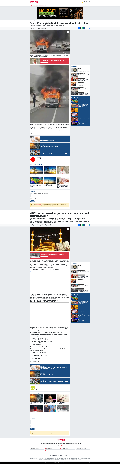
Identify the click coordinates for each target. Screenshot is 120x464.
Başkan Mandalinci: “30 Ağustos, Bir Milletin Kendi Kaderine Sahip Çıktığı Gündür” (83, 75)
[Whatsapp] (63, 445)
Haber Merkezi (39, 158)
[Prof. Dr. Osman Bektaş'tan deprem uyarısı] (63, 398)
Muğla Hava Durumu (49, 448)
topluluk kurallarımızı (39, 204)
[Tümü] (89, 66)
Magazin (61, 455)
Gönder (32, 201)
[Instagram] (60, 445)
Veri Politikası (62, 462)
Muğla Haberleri (81, 82)
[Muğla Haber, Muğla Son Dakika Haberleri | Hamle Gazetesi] (34, 2)
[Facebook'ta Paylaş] (79, 28)
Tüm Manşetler (48, 450)
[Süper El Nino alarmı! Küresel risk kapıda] (36, 398)
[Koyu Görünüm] (88, 2)
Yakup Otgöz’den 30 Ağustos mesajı (83, 85)
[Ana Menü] (89, 2)
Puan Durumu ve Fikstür (34, 450)
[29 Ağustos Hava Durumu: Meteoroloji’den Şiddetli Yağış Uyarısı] (36, 180)
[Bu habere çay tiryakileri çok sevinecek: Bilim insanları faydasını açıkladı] (36, 408)
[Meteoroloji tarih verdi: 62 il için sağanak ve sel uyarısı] (63, 408)
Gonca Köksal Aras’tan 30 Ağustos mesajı (83, 80)
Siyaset (70, 455)
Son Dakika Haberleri (64, 450)
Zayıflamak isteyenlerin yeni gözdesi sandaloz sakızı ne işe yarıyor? (83, 71)
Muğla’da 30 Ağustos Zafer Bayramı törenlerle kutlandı (83, 89)
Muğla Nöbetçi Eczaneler (35, 448)
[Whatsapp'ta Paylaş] (82, 28)
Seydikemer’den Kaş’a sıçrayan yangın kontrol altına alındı (83, 94)
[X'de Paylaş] (80, 28)
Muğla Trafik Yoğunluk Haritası (81, 448)
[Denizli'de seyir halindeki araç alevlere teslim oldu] (50, 42)
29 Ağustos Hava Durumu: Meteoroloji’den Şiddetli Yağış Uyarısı (35, 185)
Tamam (89, 462)
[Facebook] (56, 445)
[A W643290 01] (49, 94)
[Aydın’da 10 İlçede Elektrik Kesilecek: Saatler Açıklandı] (36, 169)
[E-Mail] (36, 161)
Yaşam (35, 210)
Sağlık (79, 68)
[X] (58, 445)
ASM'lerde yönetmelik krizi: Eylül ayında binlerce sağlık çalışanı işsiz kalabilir (50, 414)
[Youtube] (61, 445)
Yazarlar (53, 455)
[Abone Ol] (89, 28)
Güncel (50, 455)
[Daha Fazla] (84, 28)
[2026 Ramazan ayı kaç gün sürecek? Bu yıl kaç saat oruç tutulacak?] (50, 239)
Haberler (31, 210)
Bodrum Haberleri (81, 73)
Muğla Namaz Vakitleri (65, 448)
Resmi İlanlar (57, 455)
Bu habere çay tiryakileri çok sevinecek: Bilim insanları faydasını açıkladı (36, 414)
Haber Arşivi (79, 450)
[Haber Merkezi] (32, 159)
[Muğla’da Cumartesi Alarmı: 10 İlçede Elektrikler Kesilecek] (50, 180)
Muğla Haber (66, 455)
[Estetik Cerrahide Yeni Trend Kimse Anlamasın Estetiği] (63, 169)
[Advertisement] (80, 47)
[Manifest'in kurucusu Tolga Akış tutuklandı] (50, 398)
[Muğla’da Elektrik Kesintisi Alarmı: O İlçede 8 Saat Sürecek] (50, 169)
